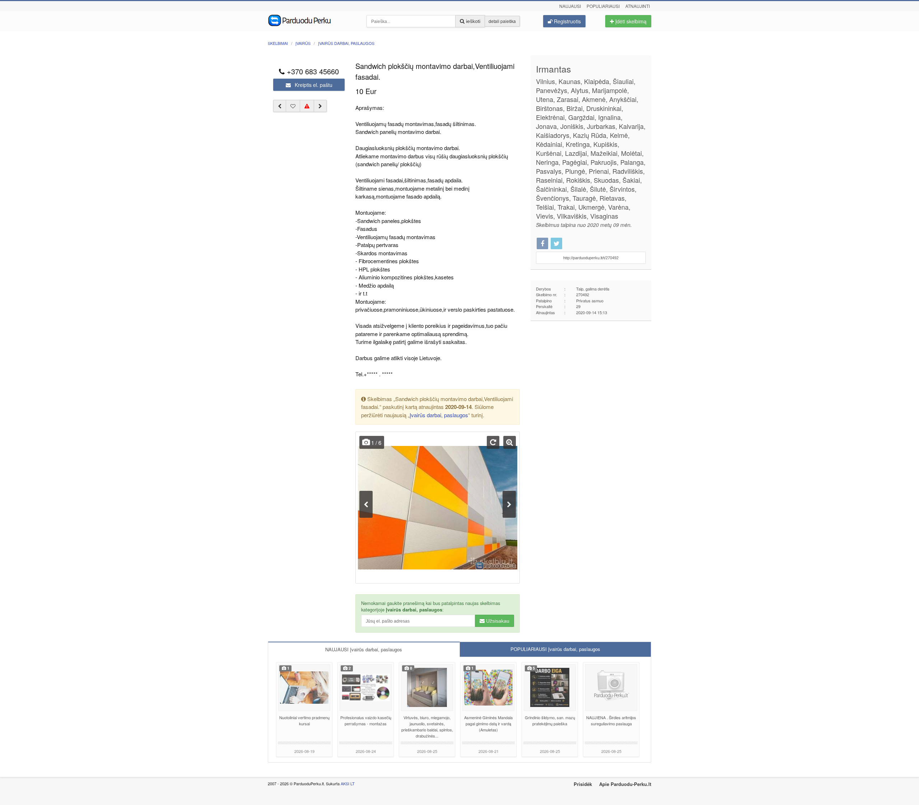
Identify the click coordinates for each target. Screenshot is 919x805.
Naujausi (570, 6)
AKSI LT (348, 783)
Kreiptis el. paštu (312, 84)
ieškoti (472, 21)
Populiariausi (603, 6)
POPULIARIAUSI (555, 649)
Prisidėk (583, 784)
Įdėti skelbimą (630, 21)
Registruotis (566, 21)
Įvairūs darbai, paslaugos (439, 415)
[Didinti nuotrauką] (509, 442)
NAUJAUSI (363, 649)
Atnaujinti (637, 6)
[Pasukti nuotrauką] (493, 442)
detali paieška (502, 21)
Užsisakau (497, 621)
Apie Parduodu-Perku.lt (625, 784)
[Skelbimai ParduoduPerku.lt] (312, 19)
